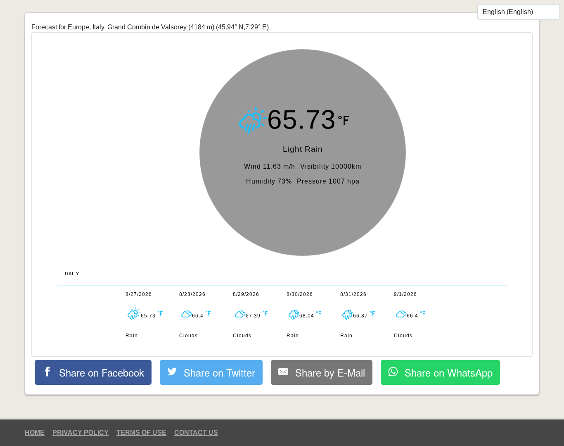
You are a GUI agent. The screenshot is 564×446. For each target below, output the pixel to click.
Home (35, 432)
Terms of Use (141, 432)
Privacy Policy (80, 432)
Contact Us (196, 432)
